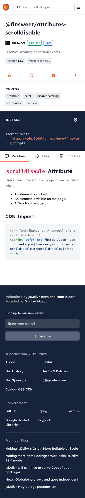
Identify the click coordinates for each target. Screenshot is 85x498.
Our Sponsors (16, 380)
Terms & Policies (55, 371)
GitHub (10, 411)
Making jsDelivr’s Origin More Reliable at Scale (41, 448)
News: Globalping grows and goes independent (41, 479)
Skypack (44, 420)
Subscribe (42, 336)
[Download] (75, 75)
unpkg (42, 411)
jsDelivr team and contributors (51, 297)
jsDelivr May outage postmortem (30, 487)
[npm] (53, 75)
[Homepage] (9, 75)
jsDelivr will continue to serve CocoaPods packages (37, 470)
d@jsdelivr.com (54, 380)
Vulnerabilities (39, 60)
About (10, 362)
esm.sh (74, 411)
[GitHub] (31, 75)
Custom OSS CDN (19, 389)
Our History (14, 371)
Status (47, 362)
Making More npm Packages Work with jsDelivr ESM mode (41, 458)
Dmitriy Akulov (35, 301)
